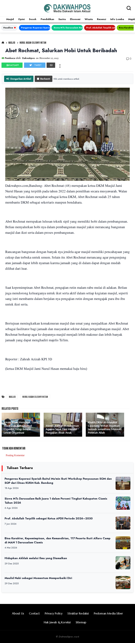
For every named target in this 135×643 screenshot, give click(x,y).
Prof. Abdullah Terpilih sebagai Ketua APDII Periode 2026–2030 (100, 27)
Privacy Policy (54, 613)
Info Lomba (117, 19)
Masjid (10, 19)
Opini (21, 19)
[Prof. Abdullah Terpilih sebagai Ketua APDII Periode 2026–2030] (123, 523)
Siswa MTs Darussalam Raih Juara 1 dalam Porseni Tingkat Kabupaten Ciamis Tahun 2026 (68, 27)
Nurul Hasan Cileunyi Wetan (33, 42)
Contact (34, 613)
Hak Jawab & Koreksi (57, 622)
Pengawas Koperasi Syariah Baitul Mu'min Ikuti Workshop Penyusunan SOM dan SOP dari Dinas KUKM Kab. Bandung (35, 27)
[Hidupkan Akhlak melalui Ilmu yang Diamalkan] (123, 562)
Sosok (32, 19)
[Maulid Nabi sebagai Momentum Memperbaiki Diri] (123, 582)
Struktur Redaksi (78, 613)
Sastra (62, 19)
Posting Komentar (15, 455)
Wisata (89, 19)
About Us (18, 613)
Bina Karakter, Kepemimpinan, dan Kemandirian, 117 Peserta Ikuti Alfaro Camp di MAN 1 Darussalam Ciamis (57, 540)
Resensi (101, 19)
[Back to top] (127, 635)
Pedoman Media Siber (108, 613)
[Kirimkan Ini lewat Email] (51, 65)
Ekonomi (75, 19)
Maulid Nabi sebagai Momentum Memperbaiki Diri (38, 578)
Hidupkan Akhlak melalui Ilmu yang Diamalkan (36, 558)
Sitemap (81, 622)
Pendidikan (47, 19)
